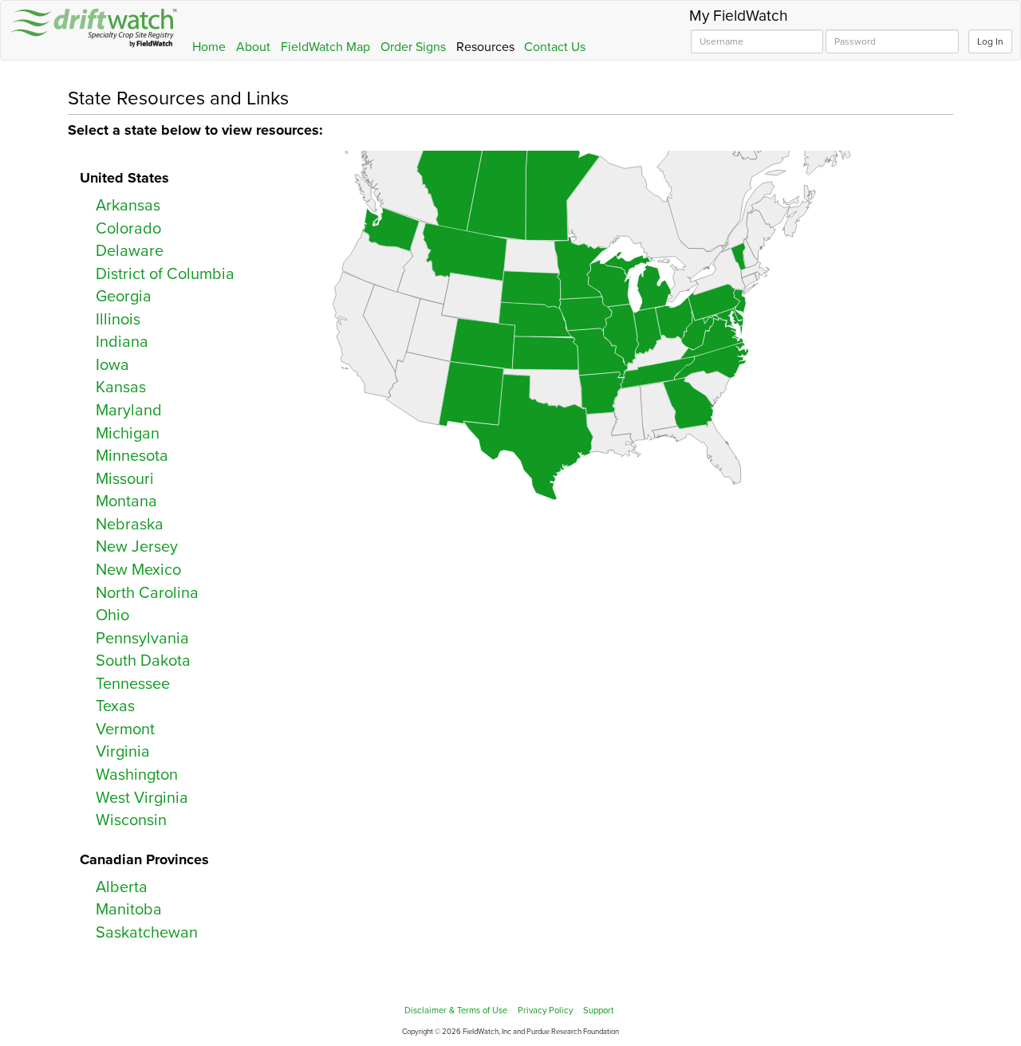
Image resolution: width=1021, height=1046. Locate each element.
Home (209, 47)
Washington (137, 774)
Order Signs (413, 47)
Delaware (130, 251)
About (253, 47)
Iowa (112, 365)
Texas (115, 706)
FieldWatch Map (325, 47)
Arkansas (128, 205)
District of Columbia (165, 274)
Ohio (112, 615)
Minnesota (132, 456)
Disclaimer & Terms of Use (455, 1010)
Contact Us (554, 47)
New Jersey (137, 546)
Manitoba (129, 909)
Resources (485, 47)
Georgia (124, 296)
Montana (126, 501)
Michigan (128, 433)
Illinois (118, 319)
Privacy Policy (545, 1010)
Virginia (123, 751)
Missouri (125, 479)
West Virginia (142, 798)
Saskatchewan (147, 932)
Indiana (122, 342)
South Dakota (143, 660)
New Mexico (138, 570)
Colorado (128, 228)
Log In (990, 41)
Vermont (125, 729)
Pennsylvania (142, 638)
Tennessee (133, 684)
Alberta (122, 887)
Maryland (129, 410)
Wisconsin (131, 820)
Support (598, 1010)
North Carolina (147, 593)
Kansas (121, 387)
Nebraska (130, 524)
